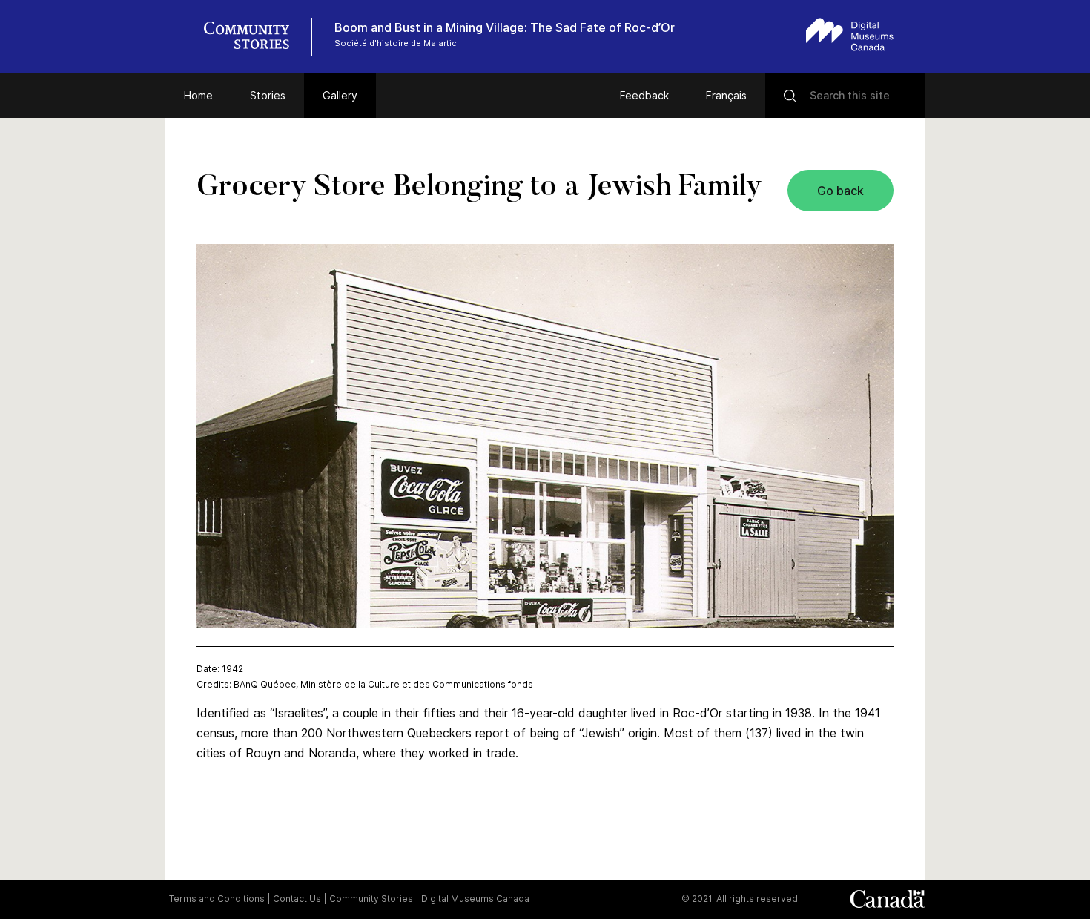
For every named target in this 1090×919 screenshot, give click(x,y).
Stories (267, 95)
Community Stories (371, 898)
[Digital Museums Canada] (850, 34)
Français (726, 95)
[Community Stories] (254, 37)
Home (198, 95)
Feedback (644, 95)
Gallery (340, 95)
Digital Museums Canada (475, 898)
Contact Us (297, 898)
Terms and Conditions (217, 898)
